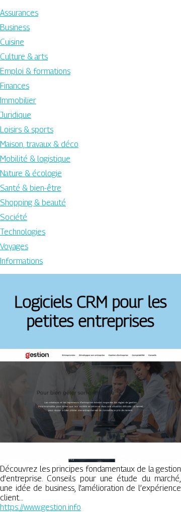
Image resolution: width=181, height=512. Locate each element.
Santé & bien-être (30, 188)
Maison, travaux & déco (39, 144)
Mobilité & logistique (35, 159)
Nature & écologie (31, 173)
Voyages (14, 246)
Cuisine (12, 42)
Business (15, 27)
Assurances (19, 13)
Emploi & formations (35, 71)
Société (13, 217)
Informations (21, 261)
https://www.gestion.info (40, 507)
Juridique (15, 115)
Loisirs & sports (26, 129)
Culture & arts (24, 56)
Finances (14, 86)
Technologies (22, 232)
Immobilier (18, 100)
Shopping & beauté (33, 202)
